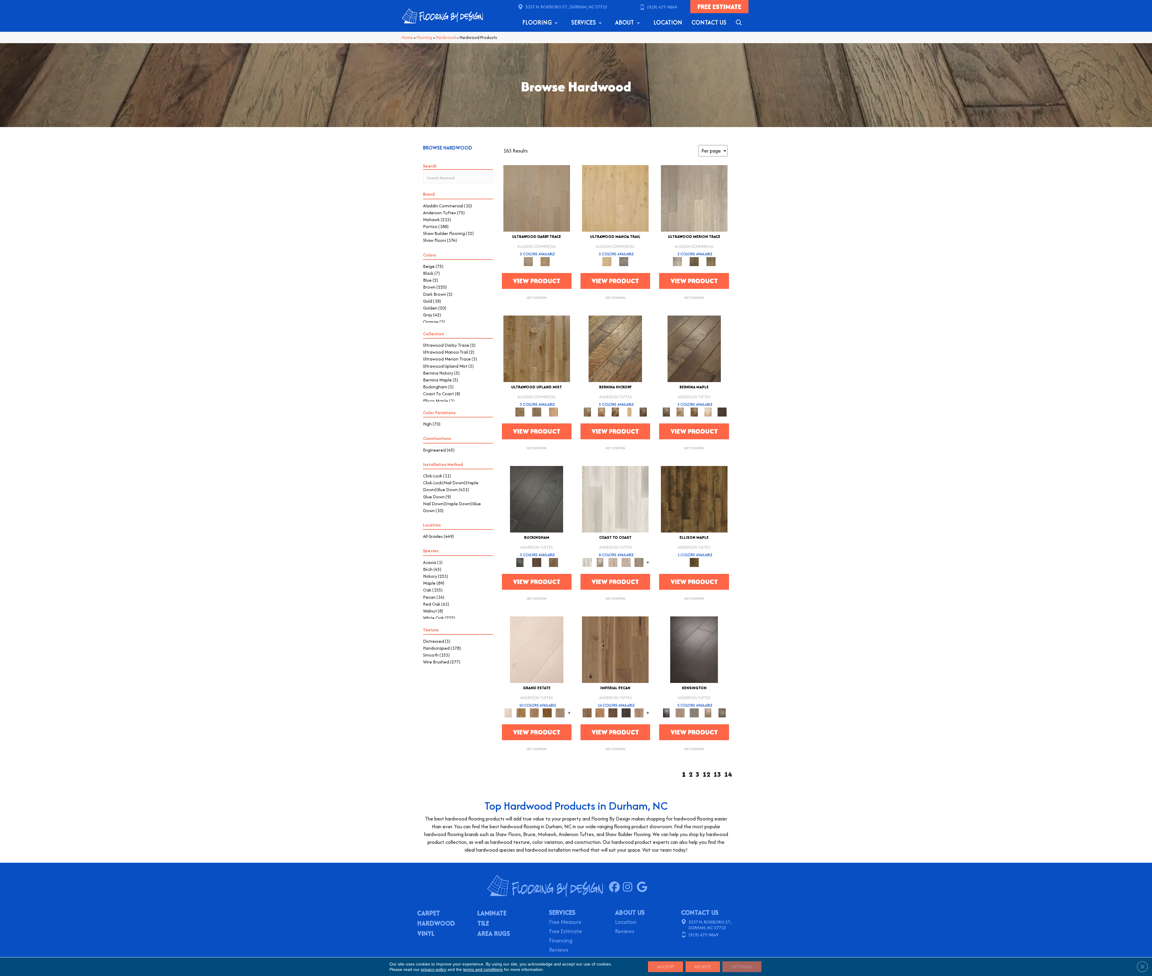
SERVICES (562, 912)
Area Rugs (493, 934)
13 (717, 774)
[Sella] (643, 411)
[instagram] (629, 887)
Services (584, 22)
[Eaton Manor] (534, 712)
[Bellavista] (694, 348)
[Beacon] (615, 498)
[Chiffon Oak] (536, 197)
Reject (702, 966)
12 (706, 774)
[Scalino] (629, 411)
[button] (740, 22)
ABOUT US (630, 912)
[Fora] (601, 411)
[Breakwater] (599, 562)
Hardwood (446, 37)
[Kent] (536, 498)
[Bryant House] (521, 712)
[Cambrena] (615, 348)
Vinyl (425, 934)
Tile (483, 924)
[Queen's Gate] (708, 712)
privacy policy (433, 969)
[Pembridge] (694, 712)
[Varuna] (722, 411)
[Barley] (599, 712)
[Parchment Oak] (545, 261)
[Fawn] (638, 712)
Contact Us (709, 22)
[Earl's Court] (694, 649)
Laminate (491, 913)
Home (407, 37)
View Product (536, 281)
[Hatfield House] (547, 712)
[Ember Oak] (623, 261)
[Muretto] (615, 411)
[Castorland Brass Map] (536, 411)
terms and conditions (483, 969)
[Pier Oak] (694, 261)
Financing (560, 941)
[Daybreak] (626, 562)
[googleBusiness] (643, 887)
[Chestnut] (613, 712)
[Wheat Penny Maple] (536, 348)
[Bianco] (680, 411)
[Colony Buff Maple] (553, 411)
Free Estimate (565, 931)
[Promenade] (638, 562)
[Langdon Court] (560, 712)
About (625, 22)
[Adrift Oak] (694, 197)
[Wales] (536, 562)
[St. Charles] (722, 712)
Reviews (558, 950)
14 (728, 774)
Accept (665, 966)
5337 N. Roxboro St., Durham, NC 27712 (566, 7)
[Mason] (708, 411)
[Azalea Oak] (615, 197)
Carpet (428, 913)
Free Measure (565, 922)
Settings (741, 966)
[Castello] (694, 411)
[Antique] (615, 649)
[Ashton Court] (536, 649)
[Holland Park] (680, 712)
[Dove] (626, 712)
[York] (553, 562)
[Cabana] (613, 562)
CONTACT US (699, 912)
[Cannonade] (694, 498)
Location (667, 22)
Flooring (537, 22)
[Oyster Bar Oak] (711, 261)
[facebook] (615, 887)
